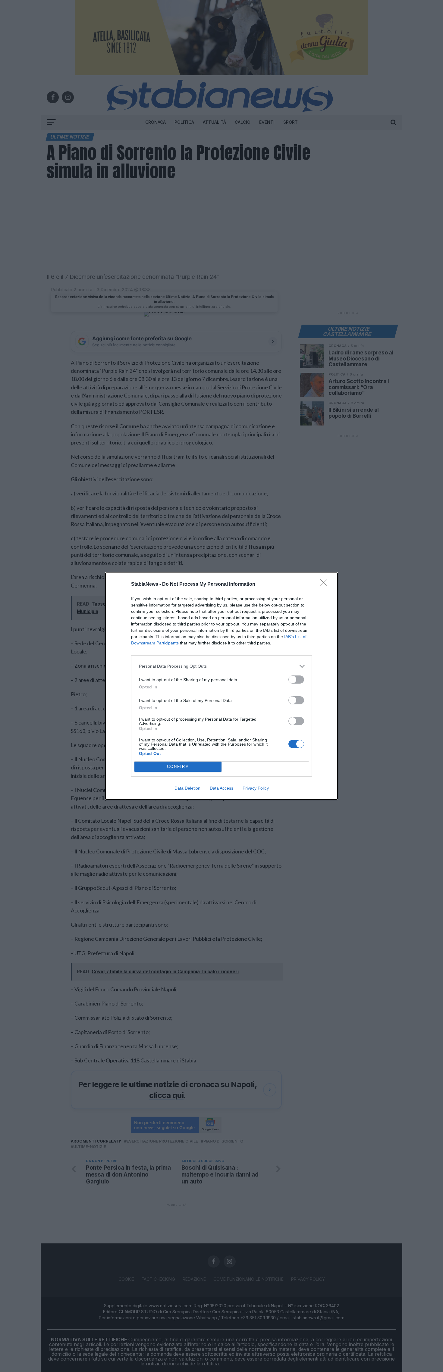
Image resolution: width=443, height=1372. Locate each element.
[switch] (296, 679)
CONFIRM (178, 766)
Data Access (221, 788)
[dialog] (221, 686)
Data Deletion (187, 788)
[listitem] (221, 666)
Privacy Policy (256, 788)
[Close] (325, 584)
